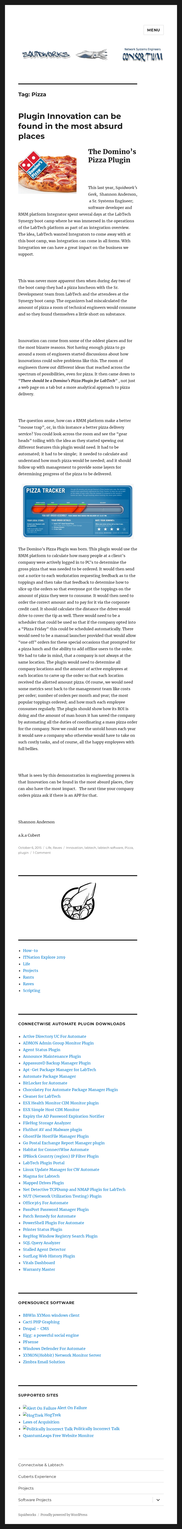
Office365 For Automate (45, 1202)
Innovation (74, 847)
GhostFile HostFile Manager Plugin (56, 1136)
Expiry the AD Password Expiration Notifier (63, 1116)
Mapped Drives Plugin (43, 1182)
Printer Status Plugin (42, 1229)
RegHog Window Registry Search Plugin (60, 1236)
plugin (23, 852)
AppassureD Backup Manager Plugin (57, 1063)
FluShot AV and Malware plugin (52, 1129)
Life (48, 847)
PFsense (30, 1342)
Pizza (129, 847)
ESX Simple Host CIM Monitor (51, 1109)
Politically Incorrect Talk (96, 1428)
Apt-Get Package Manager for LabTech (59, 1069)
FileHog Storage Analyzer (47, 1123)
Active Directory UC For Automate (54, 1036)
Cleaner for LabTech (42, 1096)
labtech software (110, 847)
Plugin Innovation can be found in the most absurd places (70, 126)
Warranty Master (39, 1269)
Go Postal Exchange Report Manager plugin (64, 1143)
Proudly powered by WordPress (64, 1515)
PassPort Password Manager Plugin (56, 1209)
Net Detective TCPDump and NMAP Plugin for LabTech (74, 1189)
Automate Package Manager (49, 1076)
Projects (30, 970)
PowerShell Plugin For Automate (53, 1222)
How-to (30, 950)
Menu (153, 30)
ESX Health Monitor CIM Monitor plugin (61, 1103)
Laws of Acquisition (41, 1422)
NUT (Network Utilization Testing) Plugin (62, 1196)
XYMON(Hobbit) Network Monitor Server (62, 1355)
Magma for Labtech (41, 1176)
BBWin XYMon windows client (51, 1315)
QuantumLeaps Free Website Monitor (58, 1435)
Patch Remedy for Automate (49, 1216)
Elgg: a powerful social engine (51, 1335)
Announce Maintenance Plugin (52, 1056)
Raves (57, 847)
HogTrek (52, 1415)
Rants (28, 977)
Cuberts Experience (37, 1476)
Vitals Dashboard (39, 1262)
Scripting (31, 990)
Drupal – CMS (36, 1328)
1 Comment (42, 852)
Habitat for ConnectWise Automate (56, 1149)
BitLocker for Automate (45, 1083)
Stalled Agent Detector (44, 1249)
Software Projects (34, 1500)
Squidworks (27, 1515)
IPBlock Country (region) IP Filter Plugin (61, 1156)
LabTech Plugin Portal (43, 1162)
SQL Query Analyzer (41, 1242)
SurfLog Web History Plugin (49, 1256)
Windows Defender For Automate (54, 1348)
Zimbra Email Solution (44, 1361)
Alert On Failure (71, 1407)
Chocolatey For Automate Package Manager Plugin (70, 1089)
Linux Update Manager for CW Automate (61, 1169)
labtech (90, 847)
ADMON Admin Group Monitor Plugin (58, 1043)
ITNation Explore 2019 (44, 957)
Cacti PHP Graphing (41, 1322)
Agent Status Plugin (41, 1049)
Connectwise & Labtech (41, 1465)
